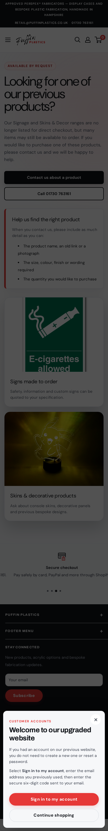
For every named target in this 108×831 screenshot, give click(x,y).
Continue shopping (54, 815)
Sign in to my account (54, 799)
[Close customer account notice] (54, 415)
